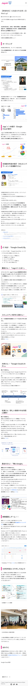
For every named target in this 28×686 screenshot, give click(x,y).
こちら (6, 339)
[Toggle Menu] (26, 2)
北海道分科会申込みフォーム (15, 655)
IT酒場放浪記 (14, 490)
